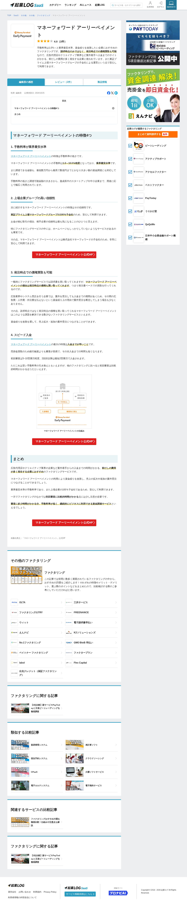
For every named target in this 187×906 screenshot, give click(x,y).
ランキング (70, 5)
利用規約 (37, 892)
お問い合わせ (25, 892)
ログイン (160, 7)
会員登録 (150, 7)
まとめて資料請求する (149, 134)
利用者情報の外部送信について (22, 897)
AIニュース (85, 5)
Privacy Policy (50, 892)
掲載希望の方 (171, 7)
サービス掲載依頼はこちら (79, 894)
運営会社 (12, 892)
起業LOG (100, 5)
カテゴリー (55, 5)
